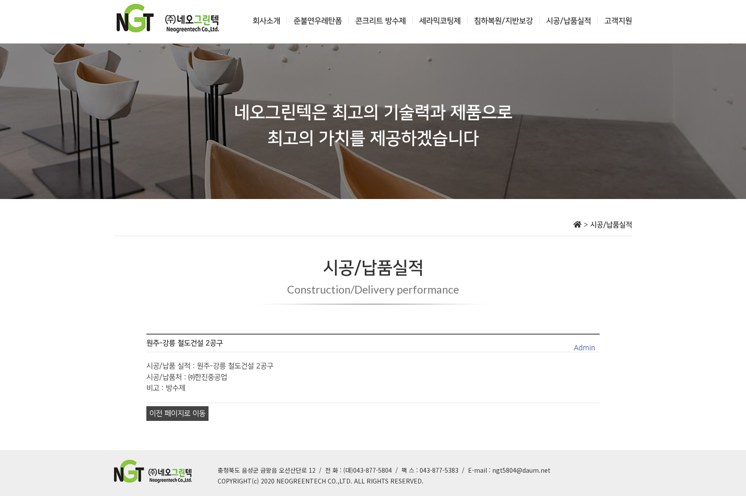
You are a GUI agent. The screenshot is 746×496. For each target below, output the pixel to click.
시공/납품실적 (568, 21)
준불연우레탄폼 (318, 21)
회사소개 (266, 21)
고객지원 (618, 21)
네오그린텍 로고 (168, 18)
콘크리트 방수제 (380, 21)
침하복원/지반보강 (503, 21)
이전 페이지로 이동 (177, 413)
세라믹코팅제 (440, 21)
